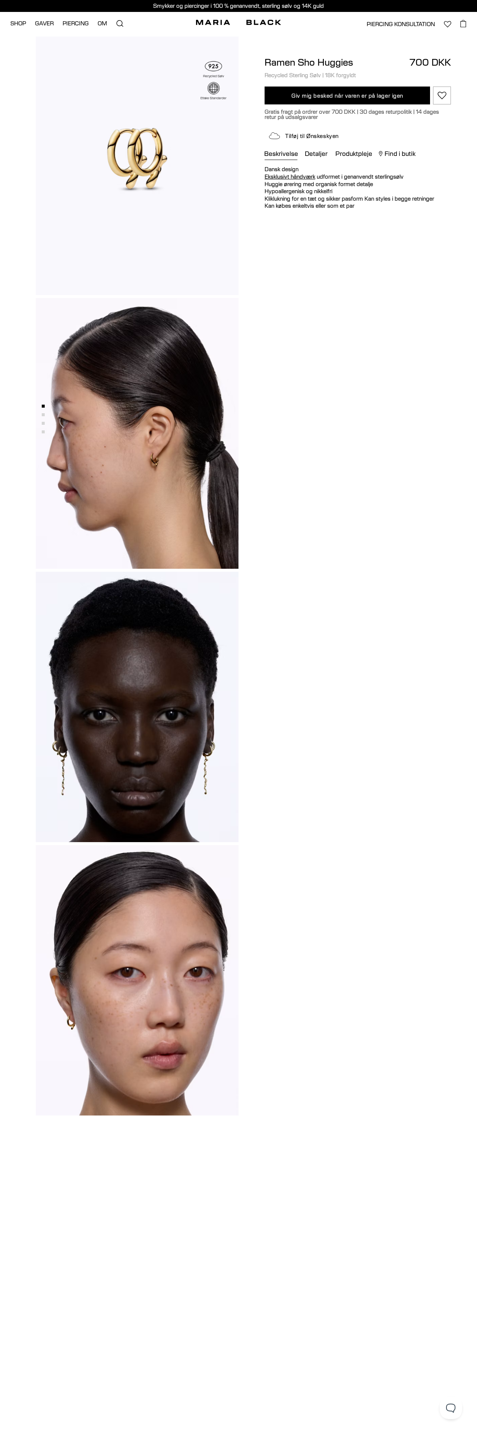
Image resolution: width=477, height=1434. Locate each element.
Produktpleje (353, 154)
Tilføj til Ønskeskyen (312, 135)
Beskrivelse (281, 154)
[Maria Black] (238, 22)
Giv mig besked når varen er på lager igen (347, 95)
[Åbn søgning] (119, 23)
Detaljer (316, 154)
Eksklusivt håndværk (290, 176)
